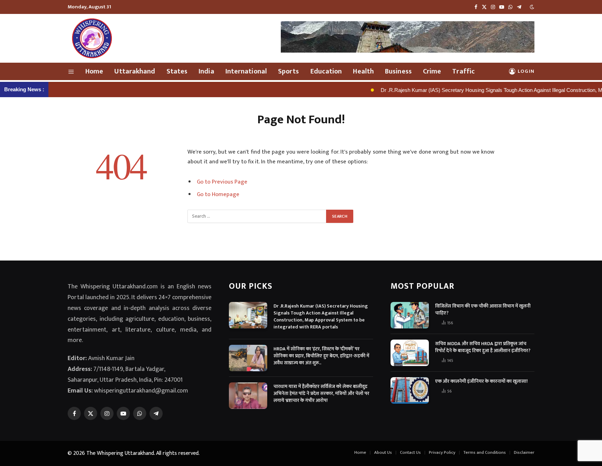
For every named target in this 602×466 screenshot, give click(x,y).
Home (94, 71)
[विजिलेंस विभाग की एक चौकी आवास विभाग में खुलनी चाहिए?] (410, 315)
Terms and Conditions (484, 452)
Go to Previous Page (222, 182)
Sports (288, 71)
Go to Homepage (218, 194)
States (177, 71)
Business (398, 71)
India (206, 71)
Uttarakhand (134, 71)
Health (363, 71)
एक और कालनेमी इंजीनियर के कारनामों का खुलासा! (481, 381)
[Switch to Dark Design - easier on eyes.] (531, 7)
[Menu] (71, 71)
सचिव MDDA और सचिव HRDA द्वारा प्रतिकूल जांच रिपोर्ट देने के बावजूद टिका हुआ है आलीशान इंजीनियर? (483, 347)
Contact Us (410, 452)
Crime (432, 71)
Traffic (463, 71)
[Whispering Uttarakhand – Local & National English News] (92, 38)
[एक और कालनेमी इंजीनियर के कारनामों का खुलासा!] (410, 390)
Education (326, 71)
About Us (383, 452)
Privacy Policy (442, 452)
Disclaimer (524, 452)
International (246, 71)
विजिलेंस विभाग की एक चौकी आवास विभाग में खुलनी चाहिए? (483, 310)
